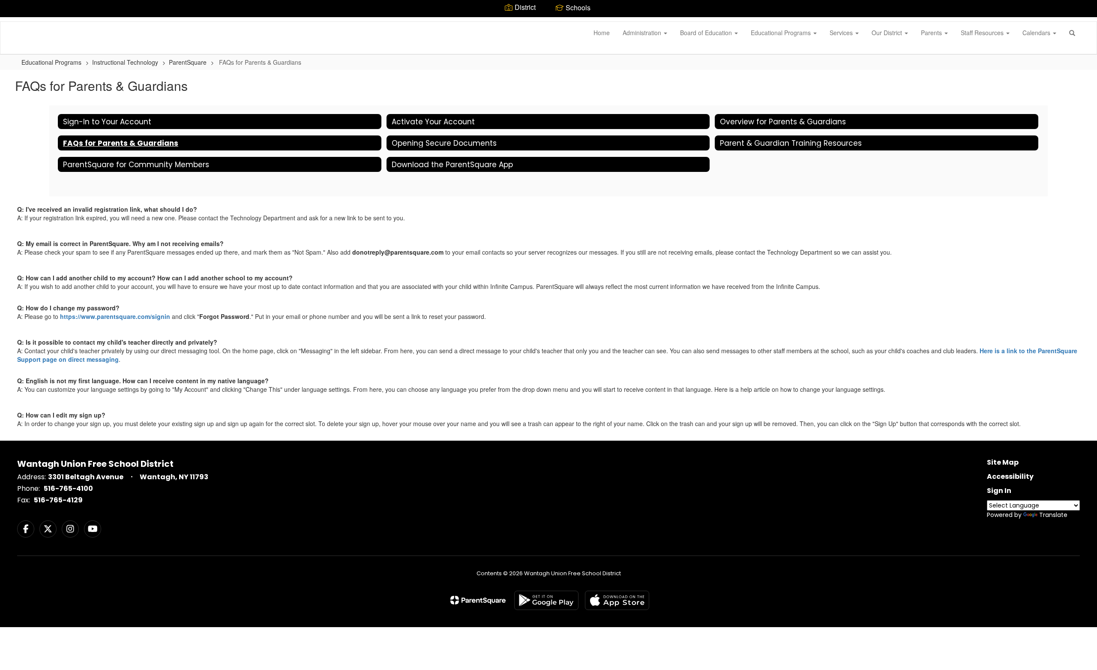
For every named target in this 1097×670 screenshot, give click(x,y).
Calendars (1037, 32)
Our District (888, 32)
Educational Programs (781, 32)
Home (601, 32)
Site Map (1003, 462)
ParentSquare (188, 62)
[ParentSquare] (478, 600)
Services (842, 32)
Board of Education (707, 32)
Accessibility (1010, 476)
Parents (932, 32)
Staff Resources (983, 32)
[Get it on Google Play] (546, 600)
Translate (1053, 515)
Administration (643, 32)
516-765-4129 (58, 500)
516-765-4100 (68, 488)
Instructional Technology (125, 62)
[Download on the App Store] (617, 600)
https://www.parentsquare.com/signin (115, 316)
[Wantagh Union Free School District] (13, 22)
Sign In (999, 491)
